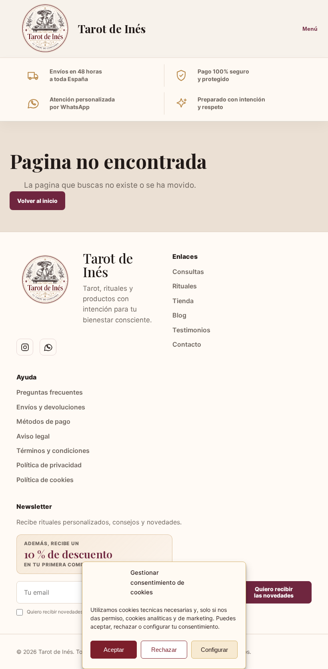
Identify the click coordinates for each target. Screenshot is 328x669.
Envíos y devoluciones (50, 407)
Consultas (188, 272)
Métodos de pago (43, 421)
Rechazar (164, 649)
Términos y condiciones (53, 451)
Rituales (184, 286)
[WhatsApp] (48, 347)
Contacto (186, 344)
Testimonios (191, 330)
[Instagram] (24, 347)
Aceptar (114, 649)
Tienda (183, 301)
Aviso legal (33, 436)
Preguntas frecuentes (49, 392)
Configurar (214, 649)
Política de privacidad (49, 465)
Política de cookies (45, 480)
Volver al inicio (37, 200)
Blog (179, 315)
